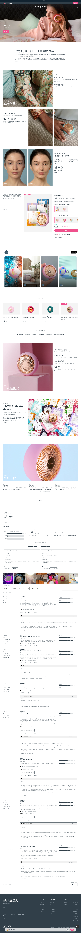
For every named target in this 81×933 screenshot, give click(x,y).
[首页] (40, 8)
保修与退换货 (41, 907)
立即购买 (6, 31)
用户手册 (5, 209)
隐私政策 (19, 914)
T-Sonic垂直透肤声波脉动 (45, 334)
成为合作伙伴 (75, 911)
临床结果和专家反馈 (59, 334)
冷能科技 (27, 334)
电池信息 (42, 911)
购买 (72, 929)
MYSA (77, 909)
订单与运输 (42, 904)
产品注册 (65, 902)
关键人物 (76, 918)
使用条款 (76, 913)
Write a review (16, 522)
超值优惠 (75, 3)
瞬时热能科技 (20, 334)
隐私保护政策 (75, 916)
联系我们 (42, 902)
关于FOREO (75, 902)
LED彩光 (34, 334)
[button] (77, 926)
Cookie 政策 (75, 920)
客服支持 (65, 904)
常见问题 (42, 909)
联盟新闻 (76, 907)
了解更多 (5, 422)
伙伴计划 (76, 904)
